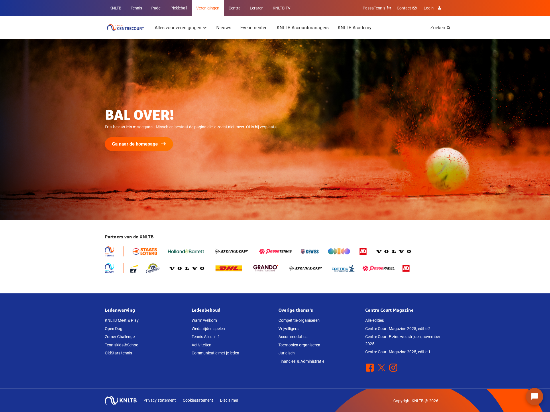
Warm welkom (204, 320)
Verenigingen (207, 8)
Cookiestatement (198, 400)
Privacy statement (160, 400)
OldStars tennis (118, 353)
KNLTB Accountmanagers (303, 27)
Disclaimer (229, 400)
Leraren (257, 8)
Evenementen (254, 27)
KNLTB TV (281, 8)
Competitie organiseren (299, 320)
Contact (404, 8)
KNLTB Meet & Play (122, 320)
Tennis (136, 8)
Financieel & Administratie (301, 361)
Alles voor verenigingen (178, 27)
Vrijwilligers (288, 328)
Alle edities (374, 320)
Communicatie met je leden (215, 353)
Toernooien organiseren (299, 345)
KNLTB (115, 8)
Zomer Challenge (120, 336)
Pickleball (178, 8)
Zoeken (437, 27)
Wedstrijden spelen (208, 328)
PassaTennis (374, 8)
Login (429, 8)
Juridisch (286, 353)
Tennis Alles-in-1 (206, 336)
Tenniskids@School (122, 345)
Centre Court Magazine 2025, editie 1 (398, 352)
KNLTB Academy (355, 27)
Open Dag (113, 328)
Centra (235, 8)
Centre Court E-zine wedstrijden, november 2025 (402, 340)
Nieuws (223, 27)
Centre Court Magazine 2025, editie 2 (398, 328)
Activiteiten (201, 345)
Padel (156, 8)
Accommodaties (292, 336)
